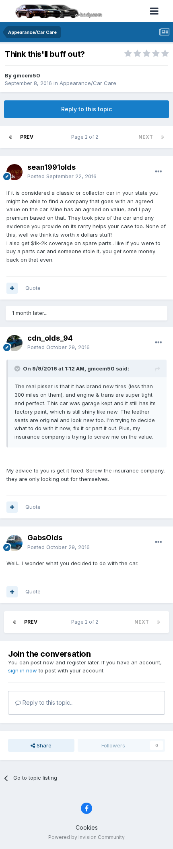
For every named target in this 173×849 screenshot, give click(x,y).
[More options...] (158, 172)
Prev (26, 137)
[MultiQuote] (12, 288)
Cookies (87, 827)
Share (43, 745)
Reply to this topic (86, 109)
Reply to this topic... (47, 702)
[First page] (10, 137)
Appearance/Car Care (88, 83)
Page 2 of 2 (86, 137)
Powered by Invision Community (86, 837)
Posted (62, 176)
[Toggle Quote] (18, 368)
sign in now (22, 670)
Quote (33, 288)
